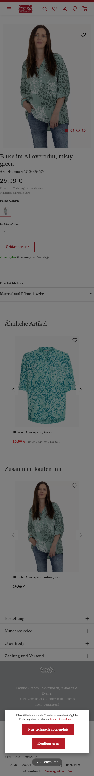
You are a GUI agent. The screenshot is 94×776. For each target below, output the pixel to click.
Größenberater (17, 247)
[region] (47, 390)
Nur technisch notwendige (48, 729)
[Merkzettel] (54, 8)
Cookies (26, 765)
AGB (13, 765)
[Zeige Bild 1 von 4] (66, 130)
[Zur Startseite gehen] (25, 8)
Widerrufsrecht (32, 771)
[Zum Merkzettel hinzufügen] (83, 35)
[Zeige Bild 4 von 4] (83, 130)
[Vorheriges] (13, 390)
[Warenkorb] (84, 8)
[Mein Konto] (64, 8)
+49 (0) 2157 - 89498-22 (21, 756)
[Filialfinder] (74, 8)
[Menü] (9, 8)
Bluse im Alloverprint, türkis (32, 432)
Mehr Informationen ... (62, 719)
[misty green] (5, 211)
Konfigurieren (48, 743)
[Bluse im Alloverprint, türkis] (47, 381)
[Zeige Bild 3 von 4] (78, 130)
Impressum (73, 765)
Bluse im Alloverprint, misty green (36, 577)
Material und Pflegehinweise (46, 293)
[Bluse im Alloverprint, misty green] (47, 86)
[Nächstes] (80, 390)
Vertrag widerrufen (58, 771)
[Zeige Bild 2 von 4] (72, 130)
